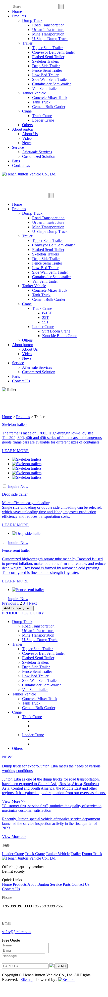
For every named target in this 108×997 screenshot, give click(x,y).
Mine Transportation (48, 34)
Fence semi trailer (16, 550)
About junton (22, 129)
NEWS (8, 757)
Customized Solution (38, 156)
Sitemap (27, 979)
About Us (30, 134)
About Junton (38, 884)
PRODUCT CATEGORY (23, 613)
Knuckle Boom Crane (59, 336)
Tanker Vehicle (34, 93)
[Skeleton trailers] (26, 459)
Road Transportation (48, 25)
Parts (16, 161)
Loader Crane (43, 120)
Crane (27, 111)
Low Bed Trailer (45, 75)
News (26, 143)
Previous (9, 603)
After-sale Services (37, 152)
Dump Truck (32, 20)
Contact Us (21, 165)
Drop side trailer (15, 494)
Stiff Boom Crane (56, 331)
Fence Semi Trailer (47, 70)
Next (33, 603)
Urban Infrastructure (48, 29)
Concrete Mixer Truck (49, 97)
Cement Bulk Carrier (48, 106)
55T (45, 322)
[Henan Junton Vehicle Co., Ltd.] (54, 182)
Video (27, 138)
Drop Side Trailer (46, 66)
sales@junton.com (16, 932)
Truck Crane (42, 116)
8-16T (47, 313)
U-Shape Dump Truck (50, 38)
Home (17, 11)
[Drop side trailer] (27, 533)
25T (45, 317)
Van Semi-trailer (45, 88)
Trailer (27, 43)
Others (27, 125)
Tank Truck (41, 102)
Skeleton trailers (14, 424)
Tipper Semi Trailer (47, 48)
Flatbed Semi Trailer (48, 57)
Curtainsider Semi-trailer (51, 84)
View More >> (14, 801)
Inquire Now (18, 486)
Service (18, 147)
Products (19, 16)
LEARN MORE (15, 451)
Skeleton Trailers (45, 61)
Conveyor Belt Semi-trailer (53, 52)
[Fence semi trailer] (28, 589)
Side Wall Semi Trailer (50, 79)
